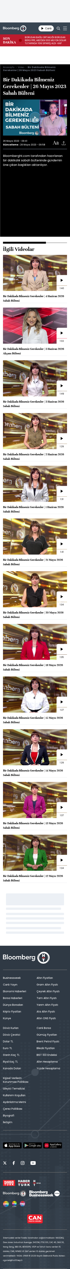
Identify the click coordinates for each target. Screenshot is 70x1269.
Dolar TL (8, 1041)
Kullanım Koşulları (14, 1095)
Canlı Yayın (10, 984)
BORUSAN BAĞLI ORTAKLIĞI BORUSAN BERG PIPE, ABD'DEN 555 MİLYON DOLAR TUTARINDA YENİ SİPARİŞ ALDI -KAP (45, 40)
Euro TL (7, 1048)
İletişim (7, 1122)
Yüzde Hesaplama (48, 1068)
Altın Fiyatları (45, 978)
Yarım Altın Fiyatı (47, 1005)
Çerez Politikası (12, 1109)
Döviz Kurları (10, 1028)
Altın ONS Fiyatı (46, 1018)
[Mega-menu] (65, 28)
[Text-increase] (56, 143)
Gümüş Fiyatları (47, 1035)
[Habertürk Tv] (24, 1183)
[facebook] (14, 1163)
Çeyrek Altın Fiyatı (48, 991)
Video (21, 67)
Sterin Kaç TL (11, 1055)
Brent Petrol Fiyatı (48, 1041)
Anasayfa (8, 67)
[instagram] (22, 1163)
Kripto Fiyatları (12, 1011)
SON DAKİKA (9, 40)
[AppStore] (12, 1145)
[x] (5, 1163)
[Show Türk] (14, 1203)
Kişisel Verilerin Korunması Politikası (15, 1080)
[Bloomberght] (14, 28)
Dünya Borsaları (13, 1005)
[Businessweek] (44, 1193)
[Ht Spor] (37, 1183)
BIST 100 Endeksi (47, 1055)
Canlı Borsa (44, 1028)
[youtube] (33, 1163)
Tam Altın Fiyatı (47, 998)
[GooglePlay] (32, 1145)
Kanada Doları (12, 1068)
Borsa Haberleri (12, 998)
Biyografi (8, 1115)
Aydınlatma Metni (14, 1102)
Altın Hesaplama (47, 1062)
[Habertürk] (9, 1183)
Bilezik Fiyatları (46, 1048)
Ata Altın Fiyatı (46, 1011)
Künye (7, 1018)
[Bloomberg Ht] (14, 1193)
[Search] (58, 28)
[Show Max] (23, 1203)
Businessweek (12, 978)
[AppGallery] (52, 1145)
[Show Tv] (6, 1203)
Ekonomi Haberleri (14, 991)
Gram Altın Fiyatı (47, 984)
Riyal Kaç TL (10, 1062)
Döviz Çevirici (11, 1035)
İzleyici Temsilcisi (14, 1088)
